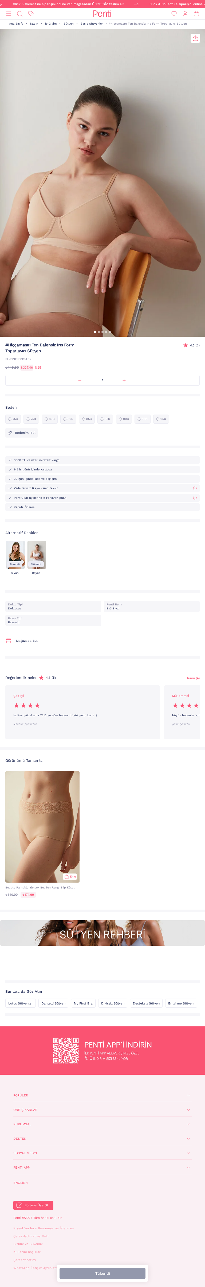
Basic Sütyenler (92, 23)
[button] (95, 332)
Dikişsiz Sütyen (112, 1003)
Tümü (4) (193, 678)
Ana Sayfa (16, 23)
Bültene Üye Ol (36, 1205)
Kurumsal (22, 1124)
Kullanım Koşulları (27, 1252)
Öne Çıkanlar (25, 1110)
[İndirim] (31, 13)
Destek (19, 1139)
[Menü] (8, 13)
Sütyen (69, 23)
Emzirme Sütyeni (181, 1003)
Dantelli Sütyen (53, 1003)
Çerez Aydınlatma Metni (31, 1236)
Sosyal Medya (25, 1153)
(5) (195, 345)
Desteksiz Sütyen (146, 1003)
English (20, 1183)
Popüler (20, 1095)
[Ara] (20, 13)
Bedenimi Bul (25, 433)
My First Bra (83, 1003)
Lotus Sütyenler (20, 1003)
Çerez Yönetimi (24, 1260)
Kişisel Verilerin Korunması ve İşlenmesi (43, 1228)
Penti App (21, 1167)
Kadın (34, 23)
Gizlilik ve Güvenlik (28, 1244)
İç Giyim (51, 23)
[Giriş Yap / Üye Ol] (185, 13)
